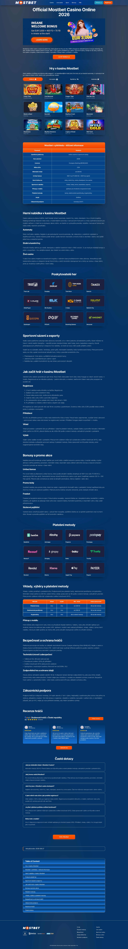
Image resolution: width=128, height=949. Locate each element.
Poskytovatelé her (30, 877)
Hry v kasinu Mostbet (31, 866)
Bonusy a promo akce (32, 888)
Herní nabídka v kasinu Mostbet (35, 873)
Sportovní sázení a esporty (33, 881)
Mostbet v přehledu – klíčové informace (37, 869)
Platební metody (30, 892)
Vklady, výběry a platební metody (35, 895)
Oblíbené (31, 79)
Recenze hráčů (30, 906)
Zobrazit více (64, 747)
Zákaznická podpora (31, 903)
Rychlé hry (73, 79)
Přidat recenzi (96, 718)
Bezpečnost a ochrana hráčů (34, 899)
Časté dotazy (29, 910)
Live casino (52, 79)
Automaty (94, 79)
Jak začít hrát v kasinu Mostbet (35, 884)
